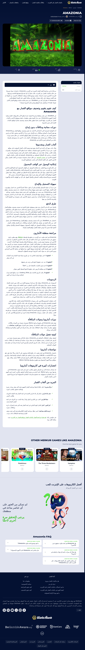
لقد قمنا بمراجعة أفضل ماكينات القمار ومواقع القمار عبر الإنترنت (28, 417)
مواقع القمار (25, 2)
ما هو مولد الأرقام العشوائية (52, 593)
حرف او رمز (52, 584)
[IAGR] (76, 626)
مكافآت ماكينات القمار (38, 2)
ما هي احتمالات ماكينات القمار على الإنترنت (52, 587)
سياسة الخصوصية (26, 584)
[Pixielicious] (22, 460)
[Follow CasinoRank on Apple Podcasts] (4, 610)
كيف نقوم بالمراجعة (26, 587)
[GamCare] (56, 626)
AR (80, 610)
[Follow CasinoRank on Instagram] (20, 610)
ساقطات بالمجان (14, 2)
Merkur (64, 86)
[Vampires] (71, 460)
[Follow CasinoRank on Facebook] (24, 610)
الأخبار (4, 2)
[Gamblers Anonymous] (67, 626)
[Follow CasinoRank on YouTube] (12, 610)
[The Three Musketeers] (46, 460)
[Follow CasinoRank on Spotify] (8, 610)
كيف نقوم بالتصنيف (26, 590)
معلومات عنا (26, 581)
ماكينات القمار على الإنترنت (55, 2)
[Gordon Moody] (41, 626)
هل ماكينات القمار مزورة (52, 581)
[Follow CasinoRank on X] (16, 610)
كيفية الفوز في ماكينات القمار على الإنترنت (52, 590)
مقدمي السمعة (41, 157)
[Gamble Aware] (19, 626)
